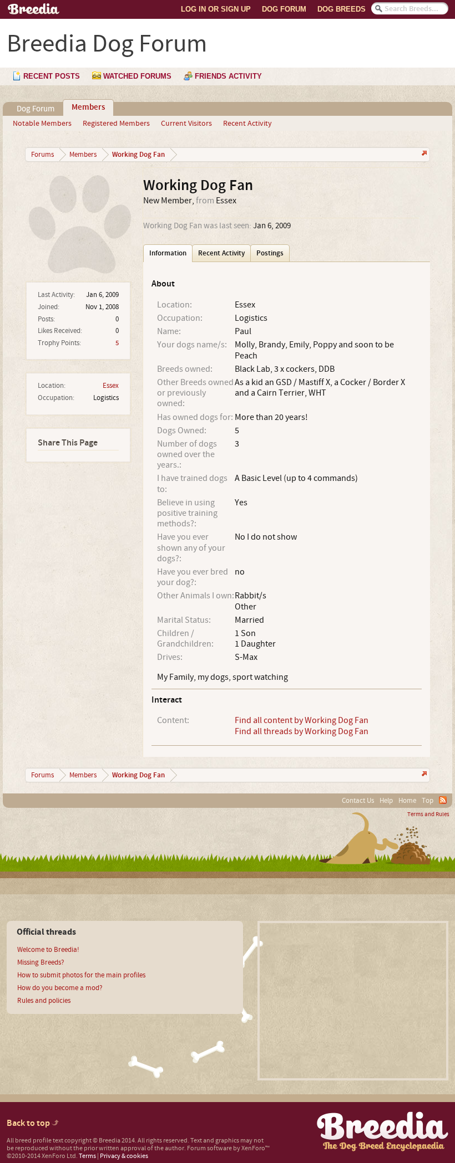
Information (167, 253)
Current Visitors (186, 124)
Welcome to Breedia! (48, 949)
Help (386, 800)
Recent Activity (247, 124)
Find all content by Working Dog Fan (301, 720)
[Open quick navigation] (423, 154)
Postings (270, 253)
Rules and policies (43, 1000)
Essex (111, 385)
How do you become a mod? (60, 987)
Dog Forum (284, 9)
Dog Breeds (341, 9)
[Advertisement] (353, 1000)
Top (427, 800)
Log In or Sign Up (216, 9)
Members (88, 107)
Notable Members (42, 124)
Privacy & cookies (124, 1156)
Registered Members (116, 124)
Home (407, 800)
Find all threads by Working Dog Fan (301, 731)
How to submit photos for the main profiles (81, 975)
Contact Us (358, 800)
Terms (87, 1156)
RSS (443, 800)
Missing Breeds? (40, 962)
